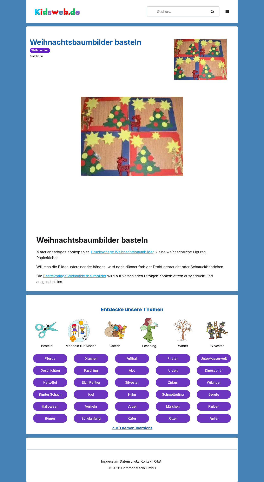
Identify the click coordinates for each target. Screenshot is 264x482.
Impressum (109, 461)
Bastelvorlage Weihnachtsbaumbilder (74, 276)
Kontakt (146, 461)
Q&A (157, 461)
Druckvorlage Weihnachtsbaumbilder (122, 252)
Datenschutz (129, 461)
